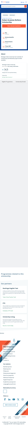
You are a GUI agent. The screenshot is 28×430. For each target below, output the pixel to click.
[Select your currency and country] (5, 391)
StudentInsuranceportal (9, 382)
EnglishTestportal (7, 379)
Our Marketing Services (9, 356)
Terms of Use (4, 417)
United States (15, 66)
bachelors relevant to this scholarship (13, 254)
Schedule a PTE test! (8, 311)
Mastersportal (7, 369)
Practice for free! (14, 228)
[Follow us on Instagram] (22, 399)
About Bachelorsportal (9, 351)
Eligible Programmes (7, 81)
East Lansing (10, 66)
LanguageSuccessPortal (9, 384)
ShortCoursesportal (8, 375)
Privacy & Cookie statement (17, 417)
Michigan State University (7, 18)
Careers (5, 358)
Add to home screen (10, 405)
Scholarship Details (21, 81)
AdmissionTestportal (8, 377)
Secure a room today (8, 325)
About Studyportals (8, 349)
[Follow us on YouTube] (13, 399)
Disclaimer (24, 416)
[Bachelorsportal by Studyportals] (5, 2)
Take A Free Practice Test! (9, 297)
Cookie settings (9, 417)
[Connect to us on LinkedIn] (9, 399)
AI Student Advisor (8, 354)
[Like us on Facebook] (5, 399)
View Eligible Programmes (11, 144)
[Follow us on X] (18, 399)
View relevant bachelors (14, 26)
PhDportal (6, 371)
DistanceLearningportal (9, 373)
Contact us (6, 360)
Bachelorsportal (7, 366)
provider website (8, 259)
